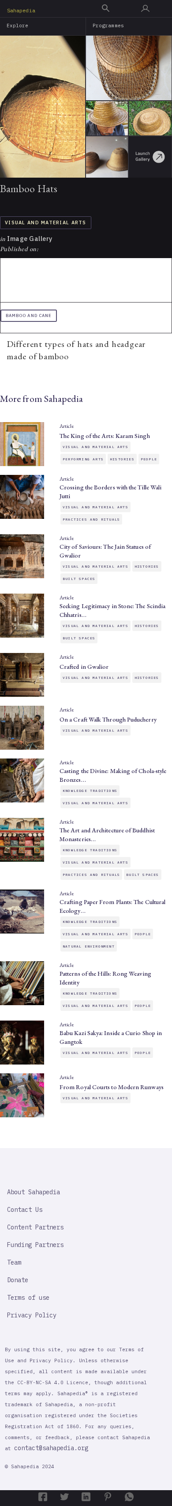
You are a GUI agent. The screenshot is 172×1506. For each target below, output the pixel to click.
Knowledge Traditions (90, 790)
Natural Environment (89, 946)
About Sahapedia (33, 1192)
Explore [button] (18, 25)
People (149, 459)
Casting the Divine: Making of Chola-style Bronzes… (113, 775)
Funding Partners (35, 1245)
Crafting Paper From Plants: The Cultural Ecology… (112, 906)
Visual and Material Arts (45, 222)
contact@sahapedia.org (51, 1448)
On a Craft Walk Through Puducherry (108, 719)
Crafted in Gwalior (84, 667)
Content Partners (35, 1227)
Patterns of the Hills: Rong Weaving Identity (105, 978)
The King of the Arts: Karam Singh (105, 436)
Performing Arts (83, 459)
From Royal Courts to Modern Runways (112, 1087)
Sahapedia (21, 10)
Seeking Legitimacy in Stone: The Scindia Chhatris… (112, 610)
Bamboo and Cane (29, 315)
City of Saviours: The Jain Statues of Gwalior (105, 551)
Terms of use (28, 1298)
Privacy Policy (31, 1315)
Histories (122, 459)
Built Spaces (79, 578)
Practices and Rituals (91, 519)
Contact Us (24, 1210)
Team (14, 1262)
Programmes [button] (108, 25)
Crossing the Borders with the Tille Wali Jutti (110, 491)
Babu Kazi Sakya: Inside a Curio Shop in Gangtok (111, 1037)
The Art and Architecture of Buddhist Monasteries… (107, 834)
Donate (17, 1280)
